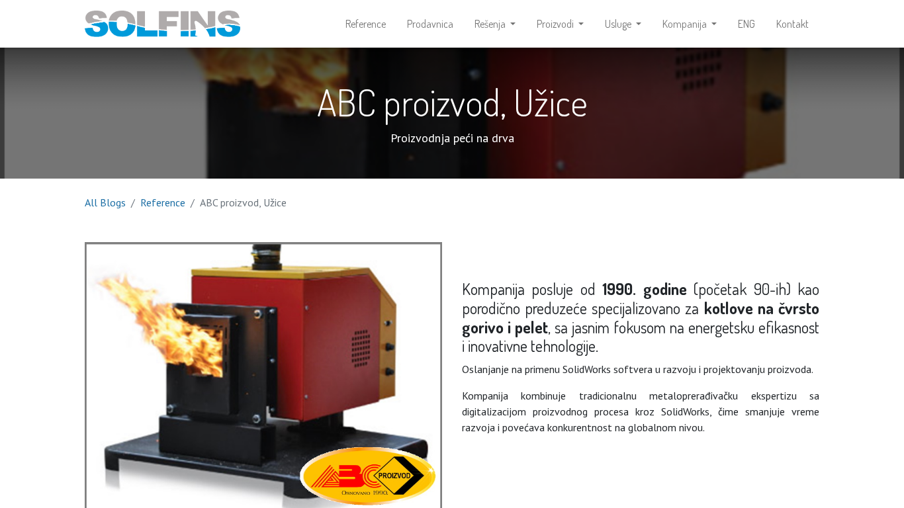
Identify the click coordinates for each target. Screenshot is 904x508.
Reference (162, 202)
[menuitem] (365, 24)
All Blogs (105, 202)
